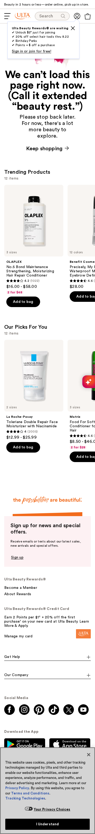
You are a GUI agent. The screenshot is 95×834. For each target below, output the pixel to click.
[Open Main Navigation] (7, 16)
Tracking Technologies (25, 798)
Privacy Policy (17, 788)
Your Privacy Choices (52, 809)
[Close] (88, 754)
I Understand (47, 824)
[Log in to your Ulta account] (77, 16)
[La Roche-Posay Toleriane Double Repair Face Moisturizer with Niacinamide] (33, 390)
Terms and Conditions (30, 793)
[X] (73, 28)
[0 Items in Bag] (87, 16)
